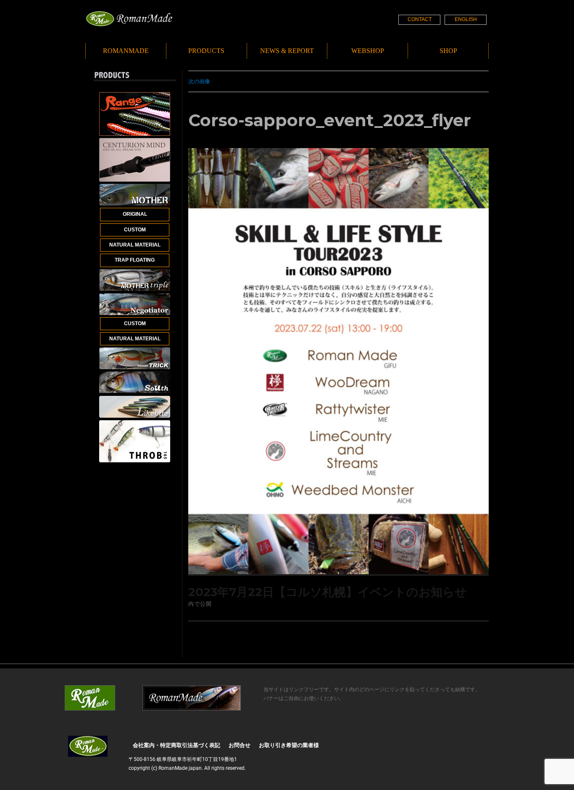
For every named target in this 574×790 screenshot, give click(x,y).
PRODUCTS (206, 50)
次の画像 (199, 81)
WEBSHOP (367, 50)
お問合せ (239, 745)
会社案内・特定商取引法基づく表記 (176, 745)
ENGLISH (466, 19)
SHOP (448, 50)
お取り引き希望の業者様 (289, 745)
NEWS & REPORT (287, 50)
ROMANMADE (126, 50)
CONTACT (420, 19)
